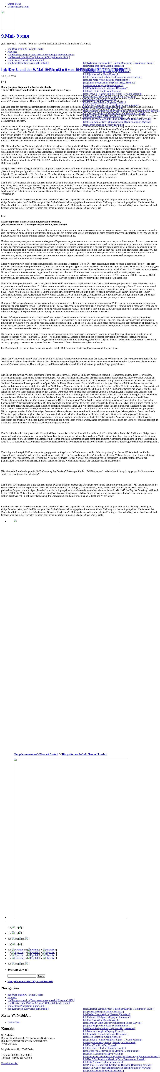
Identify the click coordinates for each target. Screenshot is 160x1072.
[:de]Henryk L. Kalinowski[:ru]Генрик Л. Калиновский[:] (112, 94)
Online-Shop (14, 1022)
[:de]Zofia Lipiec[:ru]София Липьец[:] (102, 91)
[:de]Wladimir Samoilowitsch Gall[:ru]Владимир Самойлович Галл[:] (118, 63)
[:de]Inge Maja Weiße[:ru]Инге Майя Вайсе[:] (106, 79)
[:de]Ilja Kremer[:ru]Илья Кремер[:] (101, 74)
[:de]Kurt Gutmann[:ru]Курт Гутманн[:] (103, 108)
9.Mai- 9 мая (15, 36)
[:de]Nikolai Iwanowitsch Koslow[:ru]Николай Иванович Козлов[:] (117, 119)
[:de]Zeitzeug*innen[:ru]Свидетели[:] (26, 60)
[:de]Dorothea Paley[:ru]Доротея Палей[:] (104, 102)
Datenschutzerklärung (18, 6)
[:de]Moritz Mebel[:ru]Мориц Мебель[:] (103, 65)
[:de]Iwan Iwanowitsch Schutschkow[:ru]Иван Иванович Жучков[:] (117, 122)
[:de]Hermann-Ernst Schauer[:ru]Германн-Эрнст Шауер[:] (112, 77)
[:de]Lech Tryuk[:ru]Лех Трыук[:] (100, 99)
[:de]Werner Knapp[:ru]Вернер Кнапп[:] (103, 85)
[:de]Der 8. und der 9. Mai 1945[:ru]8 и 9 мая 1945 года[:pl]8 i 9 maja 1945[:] (63, 70)
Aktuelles (12, 51)
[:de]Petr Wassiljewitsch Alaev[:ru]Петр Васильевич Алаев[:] (114, 113)
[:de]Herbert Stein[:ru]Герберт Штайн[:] (103, 124)
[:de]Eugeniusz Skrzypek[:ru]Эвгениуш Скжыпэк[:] (109, 96)
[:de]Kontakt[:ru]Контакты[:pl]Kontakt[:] (28, 63)
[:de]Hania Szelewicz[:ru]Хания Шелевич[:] (105, 88)
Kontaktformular (9, 1063)
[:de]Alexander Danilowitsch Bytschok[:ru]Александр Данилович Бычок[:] (121, 110)
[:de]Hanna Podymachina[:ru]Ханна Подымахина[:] (109, 82)
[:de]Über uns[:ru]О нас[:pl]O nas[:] (25, 49)
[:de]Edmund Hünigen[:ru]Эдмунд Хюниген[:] (107, 71)
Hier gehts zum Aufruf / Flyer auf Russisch (30, 981)
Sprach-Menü (14, 3)
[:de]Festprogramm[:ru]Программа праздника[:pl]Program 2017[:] (41, 54)
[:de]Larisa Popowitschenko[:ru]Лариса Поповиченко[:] (111, 105)
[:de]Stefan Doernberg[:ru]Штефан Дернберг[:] (107, 68)
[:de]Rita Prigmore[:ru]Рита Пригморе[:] (103, 116)
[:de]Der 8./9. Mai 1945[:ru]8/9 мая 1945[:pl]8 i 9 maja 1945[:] (39, 57)
